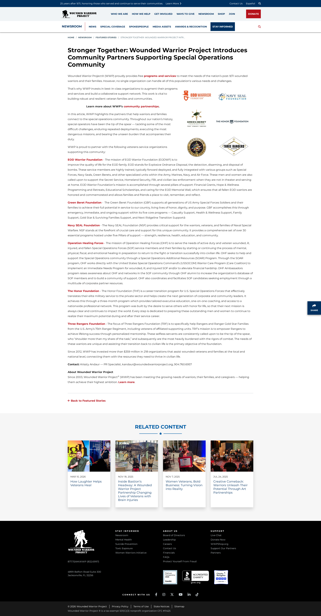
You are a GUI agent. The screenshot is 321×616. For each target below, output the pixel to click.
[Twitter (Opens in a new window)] (172, 595)
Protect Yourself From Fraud (179, 561)
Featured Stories (106, 37)
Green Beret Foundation (84, 202)
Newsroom (72, 26)
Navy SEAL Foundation (84, 225)
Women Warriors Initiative (130, 552)
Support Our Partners (223, 548)
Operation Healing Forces (85, 243)
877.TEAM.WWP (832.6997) (83, 561)
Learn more (126, 382)
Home (71, 37)
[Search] (259, 3)
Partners (216, 552)
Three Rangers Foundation (86, 323)
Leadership (169, 539)
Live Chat (216, 535)
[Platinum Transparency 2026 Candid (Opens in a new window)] (170, 577)
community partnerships (141, 106)
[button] (259, 26)
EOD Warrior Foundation (85, 159)
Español (250, 3)
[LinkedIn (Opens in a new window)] (189, 595)
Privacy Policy (120, 606)
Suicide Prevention (126, 543)
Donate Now (218, 539)
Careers (167, 543)
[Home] (78, 14)
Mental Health (123, 539)
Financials (169, 552)
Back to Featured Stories (88, 400)
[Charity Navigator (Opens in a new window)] (221, 577)
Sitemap (179, 606)
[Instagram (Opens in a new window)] (163, 595)
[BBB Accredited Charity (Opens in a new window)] (195, 577)
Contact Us (236, 3)
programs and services (160, 76)
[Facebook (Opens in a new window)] (156, 595)
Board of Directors (174, 535)
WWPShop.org (219, 543)
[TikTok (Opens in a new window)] (197, 595)
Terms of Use (141, 606)
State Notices (161, 606)
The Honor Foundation (83, 291)
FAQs (166, 557)
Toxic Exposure (124, 548)
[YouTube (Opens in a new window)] (181, 595)
